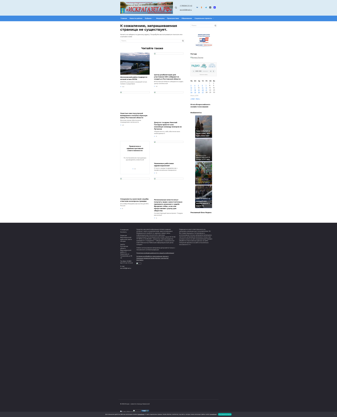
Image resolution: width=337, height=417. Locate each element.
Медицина (160, 18)
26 (199, 92)
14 (206, 88)
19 (198, 90)
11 (194, 88)
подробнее (141, 414)
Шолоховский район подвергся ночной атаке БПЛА (133, 78)
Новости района (136, 18)
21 (206, 90)
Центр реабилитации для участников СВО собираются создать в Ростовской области (167, 77)
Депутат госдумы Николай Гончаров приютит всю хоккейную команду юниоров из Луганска (168, 126)
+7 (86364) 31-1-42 (186, 5)
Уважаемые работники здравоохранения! (164, 165)
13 (202, 88)
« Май (192, 99)
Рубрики (148, 18)
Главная (124, 18)
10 (191, 88)
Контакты (123, 232)
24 (191, 92)
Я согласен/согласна (225, 414)
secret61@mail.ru (186, 10)
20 (203, 90)
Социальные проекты (203, 18)
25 (195, 92)
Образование (186, 18)
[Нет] (335, 414)
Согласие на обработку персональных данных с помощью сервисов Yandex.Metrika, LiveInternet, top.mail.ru (152, 258)
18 (195, 90)
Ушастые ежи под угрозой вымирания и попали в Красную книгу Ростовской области (133, 115)
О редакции (124, 229)
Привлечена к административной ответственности (135, 148)
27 (203, 92)
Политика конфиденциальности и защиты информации (155, 253)
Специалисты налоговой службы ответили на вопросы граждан (134, 200)
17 (191, 90)
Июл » (198, 99)
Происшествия (173, 18)
